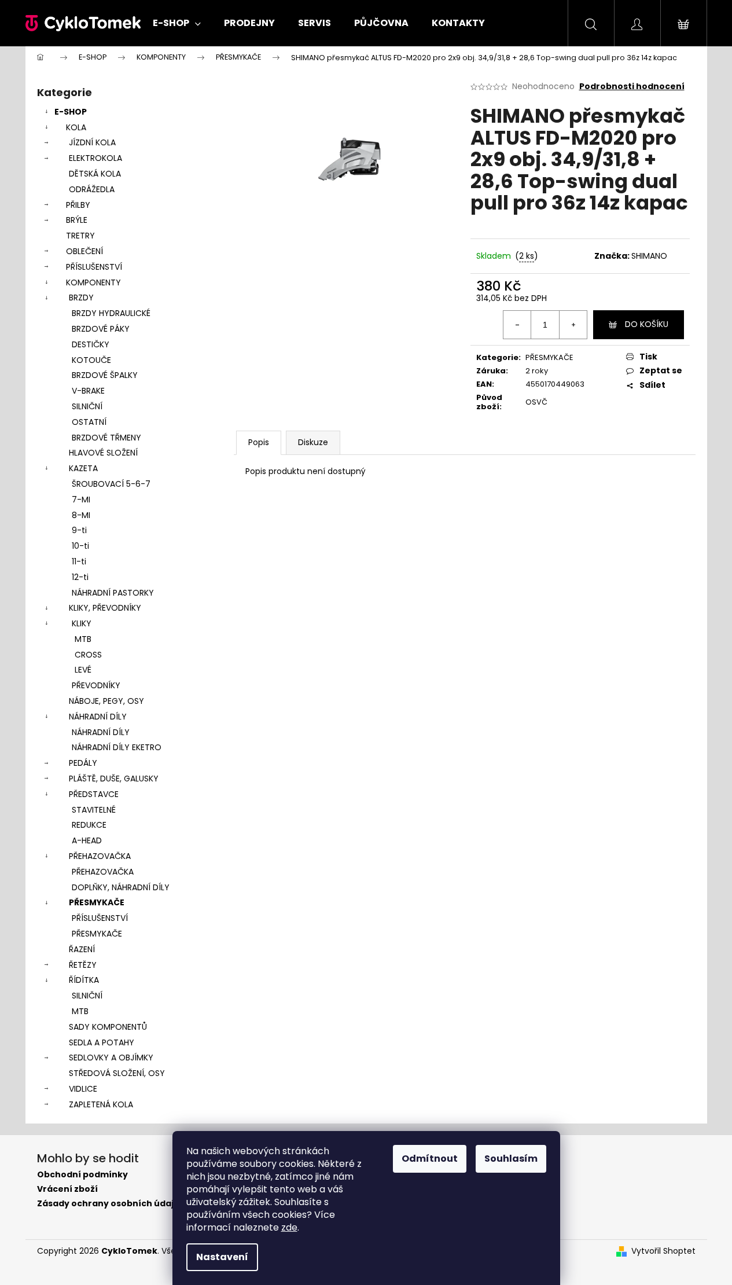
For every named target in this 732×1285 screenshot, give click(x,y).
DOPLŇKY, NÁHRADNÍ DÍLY (121, 887)
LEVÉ (83, 669)
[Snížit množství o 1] (517, 325)
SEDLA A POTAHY (101, 1042)
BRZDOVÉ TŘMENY (106, 437)
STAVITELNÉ (94, 810)
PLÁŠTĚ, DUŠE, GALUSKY (114, 778)
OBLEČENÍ (84, 251)
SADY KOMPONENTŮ (108, 1027)
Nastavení (222, 1257)
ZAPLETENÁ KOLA (101, 1104)
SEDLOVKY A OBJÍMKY (111, 1057)
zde (289, 1227)
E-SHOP (70, 112)
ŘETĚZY (83, 965)
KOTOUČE (91, 360)
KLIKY (81, 623)
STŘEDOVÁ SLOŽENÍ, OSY (117, 1073)
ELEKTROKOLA (95, 158)
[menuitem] (176, 23)
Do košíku (646, 324)
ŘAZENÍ (82, 949)
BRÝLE (76, 220)
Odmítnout (430, 1158)
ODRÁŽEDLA (92, 189)
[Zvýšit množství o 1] (573, 325)
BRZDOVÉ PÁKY (101, 329)
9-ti (79, 530)
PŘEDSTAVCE (94, 794)
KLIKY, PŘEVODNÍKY (105, 608)
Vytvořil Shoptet (663, 1251)
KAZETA (83, 468)
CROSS (88, 654)
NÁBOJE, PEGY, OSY (106, 701)
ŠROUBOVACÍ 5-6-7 (111, 484)
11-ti (79, 561)
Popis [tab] (258, 442)
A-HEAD (87, 840)
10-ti (80, 546)
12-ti (80, 577)
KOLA (76, 127)
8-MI (81, 515)
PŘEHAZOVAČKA (100, 856)
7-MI (81, 499)
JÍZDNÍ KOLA (92, 142)
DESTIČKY (90, 344)
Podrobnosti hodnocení (632, 86)
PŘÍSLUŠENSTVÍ (94, 267)
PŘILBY (78, 205)
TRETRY (80, 235)
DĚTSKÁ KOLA (95, 173)
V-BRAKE (88, 390)
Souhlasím (511, 1158)
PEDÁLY (83, 763)
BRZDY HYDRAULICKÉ (111, 313)
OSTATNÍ (89, 422)
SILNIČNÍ (87, 406)
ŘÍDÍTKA (84, 980)
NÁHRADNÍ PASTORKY (113, 593)
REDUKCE (89, 825)
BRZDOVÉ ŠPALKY (105, 375)
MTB (83, 639)
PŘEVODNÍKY (96, 685)
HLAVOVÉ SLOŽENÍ (103, 452)
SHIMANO (649, 256)
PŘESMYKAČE (96, 902)
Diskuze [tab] (313, 442)
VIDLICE (83, 1089)
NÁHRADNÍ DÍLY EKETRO (116, 747)
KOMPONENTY (93, 282)
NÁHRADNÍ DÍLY (98, 716)
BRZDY (81, 297)
